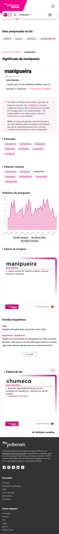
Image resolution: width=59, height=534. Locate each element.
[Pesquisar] (15, 15)
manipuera (10, 176)
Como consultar (8, 493)
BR (10, 15)
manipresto (10, 171)
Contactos (6, 514)
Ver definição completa (43, 432)
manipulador (11, 181)
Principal (5, 483)
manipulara (10, 144)
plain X (4, 527)
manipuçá (25, 171)
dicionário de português (14, 454)
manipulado (41, 176)
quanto (18, 38)
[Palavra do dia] (52, 370)
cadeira (7, 38)
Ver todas (29, 354)
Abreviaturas (7, 496)
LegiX (4, 523)
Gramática (6, 499)
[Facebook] (4, 468)
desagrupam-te (47, 38)
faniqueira (10, 149)
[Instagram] (9, 468)
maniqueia (24, 149)
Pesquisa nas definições (11, 486)
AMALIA (33, 105)
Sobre (4, 489)
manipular (10, 153)
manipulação (25, 176)
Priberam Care (7, 530)
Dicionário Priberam (11, 52)
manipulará (25, 144)
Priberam (5, 517)
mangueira (39, 144)
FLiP (4, 520)
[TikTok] (13, 468)
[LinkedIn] (18, 468)
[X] (23, 468)
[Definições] (50, 15)
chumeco (31, 38)
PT (6, 15)
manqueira (38, 149)
